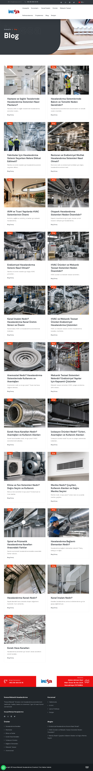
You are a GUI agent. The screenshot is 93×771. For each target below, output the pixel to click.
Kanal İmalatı (45, 8)
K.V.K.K (51, 705)
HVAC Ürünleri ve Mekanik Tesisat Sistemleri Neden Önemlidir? (65, 267)
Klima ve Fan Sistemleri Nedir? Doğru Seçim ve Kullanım (23, 487)
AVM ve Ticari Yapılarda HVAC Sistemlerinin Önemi (23, 213)
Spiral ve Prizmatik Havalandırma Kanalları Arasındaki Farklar (19, 544)
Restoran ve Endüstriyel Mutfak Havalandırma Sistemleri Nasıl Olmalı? (67, 158)
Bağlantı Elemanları (11, 744)
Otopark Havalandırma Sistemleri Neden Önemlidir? (66, 213)
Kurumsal (34, 8)
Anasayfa (25, 8)
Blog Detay (10, 115)
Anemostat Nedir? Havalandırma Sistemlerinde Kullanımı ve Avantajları (24, 378)
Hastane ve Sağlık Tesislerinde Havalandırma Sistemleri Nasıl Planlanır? (23, 101)
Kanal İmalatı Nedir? (61, 597)
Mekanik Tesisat (65, 8)
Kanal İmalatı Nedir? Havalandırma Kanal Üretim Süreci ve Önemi (22, 321)
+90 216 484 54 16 (32, 2)
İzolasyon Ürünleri (11, 740)
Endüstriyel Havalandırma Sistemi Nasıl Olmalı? (21, 266)
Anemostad (9, 751)
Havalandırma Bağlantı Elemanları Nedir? (63, 543)
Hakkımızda (53, 702)
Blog (47, 15)
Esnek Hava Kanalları (18, 648)
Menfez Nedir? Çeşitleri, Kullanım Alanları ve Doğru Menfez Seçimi (65, 488)
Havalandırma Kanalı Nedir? (22, 597)
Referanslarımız (27, 15)
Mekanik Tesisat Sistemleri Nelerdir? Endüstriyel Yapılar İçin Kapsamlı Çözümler (66, 378)
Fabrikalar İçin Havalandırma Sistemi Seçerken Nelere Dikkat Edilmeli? (24, 158)
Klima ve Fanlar (10, 733)
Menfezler (8, 730)
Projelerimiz (39, 15)
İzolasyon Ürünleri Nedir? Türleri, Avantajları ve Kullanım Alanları (68, 433)
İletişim (53, 15)
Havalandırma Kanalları (12, 726)
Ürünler (55, 8)
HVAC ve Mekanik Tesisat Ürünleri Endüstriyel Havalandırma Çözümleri (64, 321)
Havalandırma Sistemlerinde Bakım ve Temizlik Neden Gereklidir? (66, 101)
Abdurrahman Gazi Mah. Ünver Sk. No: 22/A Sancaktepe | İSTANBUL (73, 682)
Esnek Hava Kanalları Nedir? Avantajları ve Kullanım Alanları (24, 433)
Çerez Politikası (54, 709)
